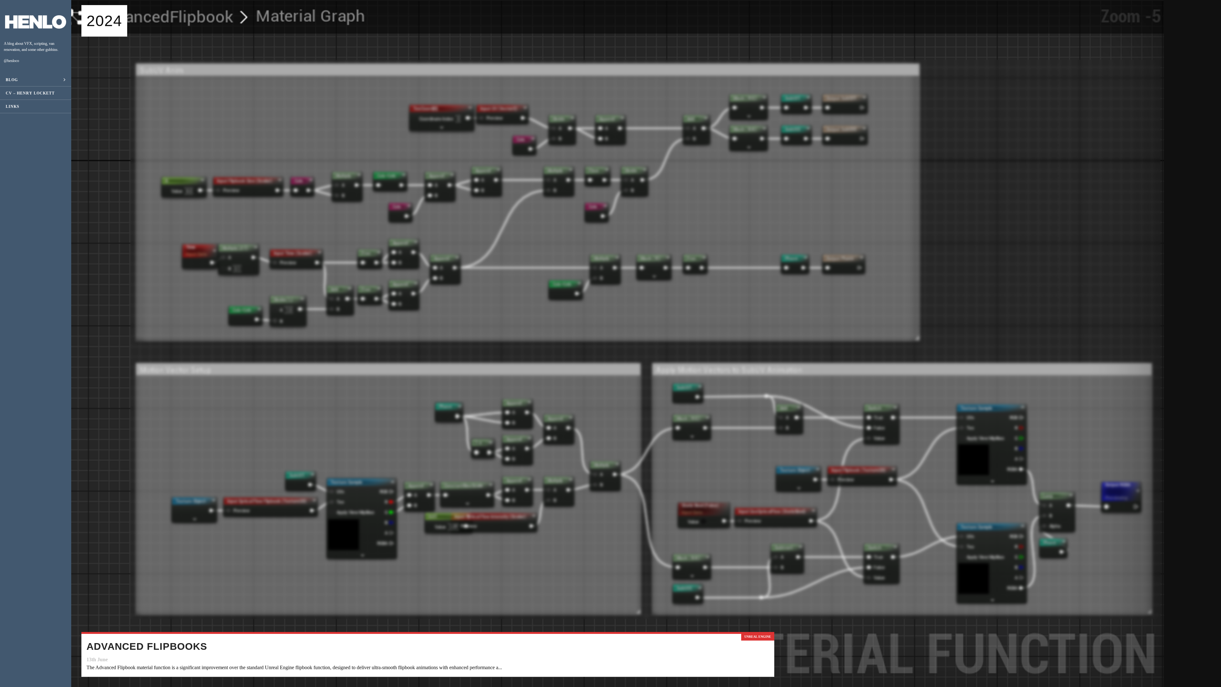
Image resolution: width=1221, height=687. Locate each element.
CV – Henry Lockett (30, 93)
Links (12, 106)
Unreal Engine (757, 636)
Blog (12, 80)
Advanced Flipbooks (146, 646)
